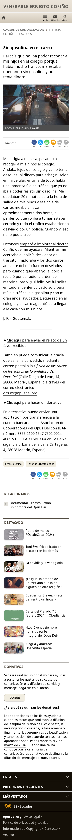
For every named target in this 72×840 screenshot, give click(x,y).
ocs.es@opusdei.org (20, 392)
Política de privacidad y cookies (25, 822)
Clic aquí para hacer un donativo (34, 402)
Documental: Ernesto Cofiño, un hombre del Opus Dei (31, 505)
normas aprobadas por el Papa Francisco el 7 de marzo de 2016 (35, 740)
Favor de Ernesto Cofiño (41, 464)
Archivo (8, 834)
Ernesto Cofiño (13, 464)
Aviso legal (32, 816)
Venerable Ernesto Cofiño (36, 6)
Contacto (51, 828)
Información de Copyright (22, 828)
